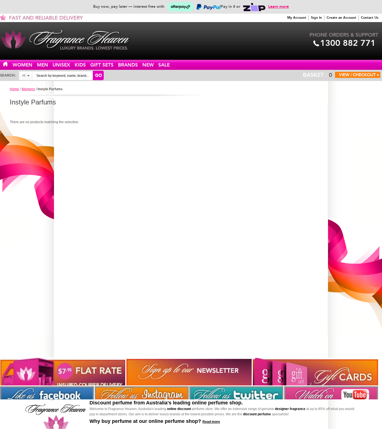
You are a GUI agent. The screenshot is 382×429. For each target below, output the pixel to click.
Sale (164, 65)
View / (345, 74)
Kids (80, 65)
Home (9, 64)
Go (98, 75)
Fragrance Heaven (70, 40)
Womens (28, 89)
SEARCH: (8, 75)
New (148, 65)
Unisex (61, 65)
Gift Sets (102, 65)
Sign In (316, 18)
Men (42, 65)
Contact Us (369, 18)
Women (22, 65)
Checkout (364, 74)
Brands (128, 65)
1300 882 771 (348, 43)
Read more (211, 422)
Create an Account (341, 18)
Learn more (278, 6)
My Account (296, 18)
